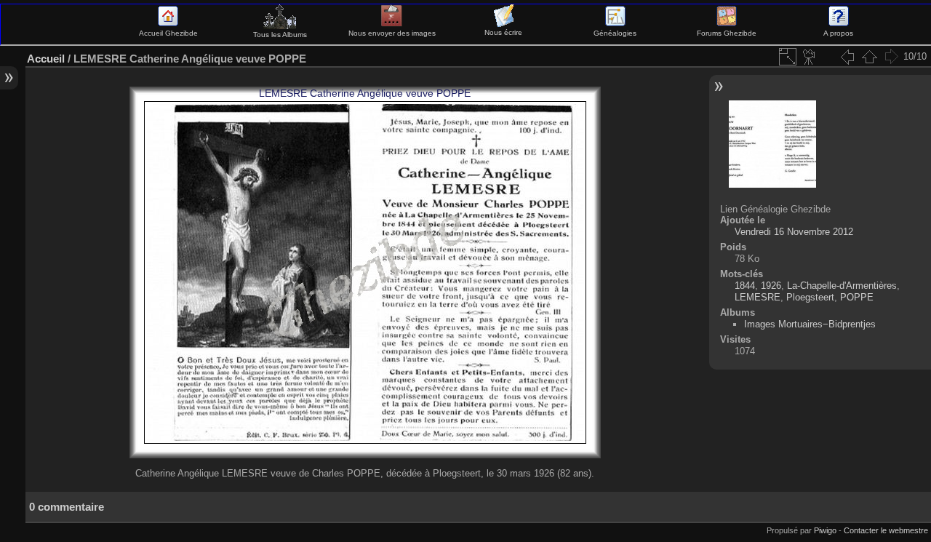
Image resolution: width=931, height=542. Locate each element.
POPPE (857, 297)
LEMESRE (757, 297)
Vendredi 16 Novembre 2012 (794, 231)
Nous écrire (503, 32)
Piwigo (825, 530)
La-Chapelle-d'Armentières (842, 285)
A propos (838, 33)
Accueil (46, 58)
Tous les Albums (280, 35)
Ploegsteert (810, 297)
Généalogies (615, 33)
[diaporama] (809, 56)
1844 (745, 285)
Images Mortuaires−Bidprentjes (810, 324)
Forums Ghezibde (726, 33)
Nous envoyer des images (392, 33)
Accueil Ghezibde (168, 33)
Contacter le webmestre (886, 530)
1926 (771, 285)
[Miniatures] (869, 56)
